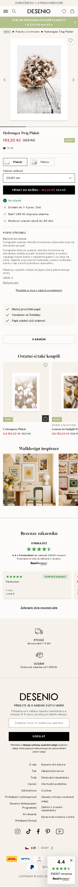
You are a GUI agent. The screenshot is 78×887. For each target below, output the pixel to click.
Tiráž (34, 777)
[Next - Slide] (73, 80)
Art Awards (30, 814)
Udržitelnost (29, 790)
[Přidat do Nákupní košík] (45, 418)
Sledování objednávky (55, 777)
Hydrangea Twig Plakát (58, 31)
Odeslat (39, 736)
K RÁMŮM (39, 339)
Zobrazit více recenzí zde (39, 607)
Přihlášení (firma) (26, 820)
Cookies (46, 790)
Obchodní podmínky (54, 784)
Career (32, 784)
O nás (33, 764)
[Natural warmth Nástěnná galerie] (29, 480)
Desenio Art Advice (53, 764)
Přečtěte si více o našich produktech (39, 290)
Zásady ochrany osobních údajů (40, 744)
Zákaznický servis (52, 771)
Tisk (34, 771)
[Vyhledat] (14, 11)
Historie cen (10, 282)
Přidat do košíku (39, 190)
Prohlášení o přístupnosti (21, 797)
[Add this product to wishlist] (70, 40)
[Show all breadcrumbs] (7, 32)
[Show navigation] (6, 11)
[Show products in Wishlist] (64, 11)
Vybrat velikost (13, 171)
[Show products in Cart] (72, 11)
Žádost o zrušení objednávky (51, 809)
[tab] (13, 125)
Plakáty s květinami (28, 31)
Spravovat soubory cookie (57, 817)
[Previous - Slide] (5, 80)
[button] (61, 870)
